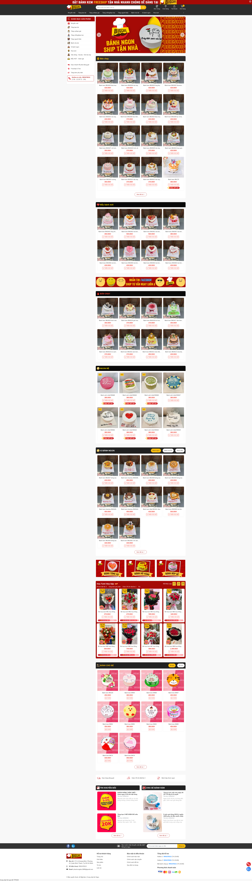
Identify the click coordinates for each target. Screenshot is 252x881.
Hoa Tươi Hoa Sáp (105, 584)
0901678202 (167, 860)
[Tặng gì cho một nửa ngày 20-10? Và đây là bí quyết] (152, 801)
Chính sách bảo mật (133, 856)
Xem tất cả (140, 194)
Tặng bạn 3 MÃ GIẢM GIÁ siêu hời (128, 815)
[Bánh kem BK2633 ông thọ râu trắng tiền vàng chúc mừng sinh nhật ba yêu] (151, 73)
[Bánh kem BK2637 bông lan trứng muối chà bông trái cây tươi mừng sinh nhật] (107, 465)
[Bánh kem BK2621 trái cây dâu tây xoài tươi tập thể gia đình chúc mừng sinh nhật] (151, 167)
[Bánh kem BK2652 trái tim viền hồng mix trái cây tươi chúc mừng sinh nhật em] (129, 219)
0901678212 (83, 866)
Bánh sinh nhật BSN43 (174, 430)
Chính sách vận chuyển (134, 859)
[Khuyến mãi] (126, 2)
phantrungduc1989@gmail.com (83, 869)
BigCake (83, 877)
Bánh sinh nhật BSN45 (130, 430)
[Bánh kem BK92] (151, 711)
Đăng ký (181, 846)
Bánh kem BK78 (130, 755)
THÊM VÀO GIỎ (108, 90)
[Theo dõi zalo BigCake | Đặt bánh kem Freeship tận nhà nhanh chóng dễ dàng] (73, 846)
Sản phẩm (100, 862)
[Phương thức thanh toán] (169, 872)
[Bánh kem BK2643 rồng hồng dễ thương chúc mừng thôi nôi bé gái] (107, 219)
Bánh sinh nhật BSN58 (152, 395)
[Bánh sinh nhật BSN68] (107, 383)
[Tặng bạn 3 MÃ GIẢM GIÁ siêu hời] (106, 822)
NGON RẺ (104, 368)
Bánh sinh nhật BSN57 (174, 395)
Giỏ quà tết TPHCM (12, 880)
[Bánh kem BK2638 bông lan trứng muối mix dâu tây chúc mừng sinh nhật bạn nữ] (151, 465)
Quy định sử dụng (132, 865)
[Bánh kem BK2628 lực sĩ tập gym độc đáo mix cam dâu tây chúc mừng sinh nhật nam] (173, 104)
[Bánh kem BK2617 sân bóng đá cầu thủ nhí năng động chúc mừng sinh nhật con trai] (173, 308)
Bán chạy (104, 59)
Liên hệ (99, 868)
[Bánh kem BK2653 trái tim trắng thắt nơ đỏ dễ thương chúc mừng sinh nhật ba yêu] (173, 250)
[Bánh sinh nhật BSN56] (107, 417)
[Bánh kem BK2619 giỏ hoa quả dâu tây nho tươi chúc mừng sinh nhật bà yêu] (129, 308)
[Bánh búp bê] (171, 568)
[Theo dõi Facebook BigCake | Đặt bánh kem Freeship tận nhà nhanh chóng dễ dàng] (68, 846)
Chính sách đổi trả (132, 862)
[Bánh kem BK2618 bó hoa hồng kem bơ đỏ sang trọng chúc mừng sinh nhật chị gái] (151, 308)
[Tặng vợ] (110, 568)
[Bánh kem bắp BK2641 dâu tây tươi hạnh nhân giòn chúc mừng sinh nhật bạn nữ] (151, 497)
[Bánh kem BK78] (129, 743)
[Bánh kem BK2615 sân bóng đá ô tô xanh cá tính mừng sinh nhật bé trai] (129, 339)
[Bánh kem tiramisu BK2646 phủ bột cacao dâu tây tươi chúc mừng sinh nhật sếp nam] (129, 465)
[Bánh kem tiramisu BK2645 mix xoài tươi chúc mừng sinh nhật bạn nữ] (107, 497)
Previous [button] (99, 35)
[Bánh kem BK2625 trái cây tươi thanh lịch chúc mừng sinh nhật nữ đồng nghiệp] (151, 135)
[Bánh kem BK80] (173, 711)
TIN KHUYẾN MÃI (108, 788)
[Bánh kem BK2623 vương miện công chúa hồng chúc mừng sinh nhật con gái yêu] (107, 167)
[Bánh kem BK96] (107, 711)
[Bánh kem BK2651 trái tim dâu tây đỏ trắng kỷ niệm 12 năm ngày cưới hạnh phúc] (151, 219)
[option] (141, 35)
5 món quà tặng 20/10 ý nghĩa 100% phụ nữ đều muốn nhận (173, 815)
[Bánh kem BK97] (173, 680)
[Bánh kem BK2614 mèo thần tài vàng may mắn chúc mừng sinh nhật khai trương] (151, 339)
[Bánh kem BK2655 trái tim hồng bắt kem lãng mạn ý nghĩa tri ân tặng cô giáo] (129, 250)
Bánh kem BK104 (107, 693)
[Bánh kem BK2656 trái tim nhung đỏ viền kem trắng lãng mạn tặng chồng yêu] (107, 250)
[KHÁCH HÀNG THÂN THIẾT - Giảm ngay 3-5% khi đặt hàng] (106, 801)
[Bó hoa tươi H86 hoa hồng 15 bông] (129, 633)
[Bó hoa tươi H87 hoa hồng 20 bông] (151, 633)
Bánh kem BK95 (130, 724)
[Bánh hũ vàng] (140, 568)
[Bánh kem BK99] (129, 680)
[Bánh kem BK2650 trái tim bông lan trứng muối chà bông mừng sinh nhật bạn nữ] (173, 497)
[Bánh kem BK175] (173, 167)
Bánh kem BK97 (174, 693)
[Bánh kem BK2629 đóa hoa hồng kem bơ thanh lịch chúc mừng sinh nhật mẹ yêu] (151, 104)
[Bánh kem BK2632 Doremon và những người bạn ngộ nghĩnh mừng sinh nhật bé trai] (173, 73)
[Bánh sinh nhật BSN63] (129, 383)
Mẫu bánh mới (106, 205)
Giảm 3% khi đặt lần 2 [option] (100, 586)
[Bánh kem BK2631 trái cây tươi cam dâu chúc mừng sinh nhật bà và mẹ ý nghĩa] (107, 104)
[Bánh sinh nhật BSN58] (151, 383)
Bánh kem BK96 (108, 724)
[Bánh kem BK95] (129, 711)
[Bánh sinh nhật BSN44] (151, 417)
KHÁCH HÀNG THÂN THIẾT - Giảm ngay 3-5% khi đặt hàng (127, 793)
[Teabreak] (141, 282)
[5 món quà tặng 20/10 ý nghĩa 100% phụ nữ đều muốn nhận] (152, 822)
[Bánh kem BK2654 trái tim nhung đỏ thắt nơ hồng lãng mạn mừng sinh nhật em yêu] (151, 250)
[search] (143, 7)
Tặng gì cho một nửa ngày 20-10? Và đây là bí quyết (173, 793)
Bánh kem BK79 (108, 755)
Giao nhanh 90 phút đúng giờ (80, 64)
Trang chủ (100, 856)
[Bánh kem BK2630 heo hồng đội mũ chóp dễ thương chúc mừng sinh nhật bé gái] (129, 104)
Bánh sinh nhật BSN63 (130, 395)
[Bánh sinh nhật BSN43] (173, 417)
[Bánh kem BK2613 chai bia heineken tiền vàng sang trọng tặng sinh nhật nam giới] (173, 339)
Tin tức (99, 865)
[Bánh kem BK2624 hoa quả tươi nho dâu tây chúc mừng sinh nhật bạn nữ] (173, 135)
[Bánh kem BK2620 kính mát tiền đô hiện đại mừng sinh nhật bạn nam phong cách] (107, 308)
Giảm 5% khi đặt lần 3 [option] (116, 586)
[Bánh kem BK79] (107, 743)
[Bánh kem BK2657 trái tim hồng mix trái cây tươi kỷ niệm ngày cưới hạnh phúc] (173, 219)
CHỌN (108, 698)
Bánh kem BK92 (152, 724)
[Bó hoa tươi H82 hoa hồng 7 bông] (129, 599)
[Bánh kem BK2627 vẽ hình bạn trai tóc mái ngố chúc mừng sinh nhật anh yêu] (107, 135)
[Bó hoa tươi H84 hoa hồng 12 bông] (173, 599)
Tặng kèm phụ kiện (77, 72)
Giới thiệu (100, 859)
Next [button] (182, 35)
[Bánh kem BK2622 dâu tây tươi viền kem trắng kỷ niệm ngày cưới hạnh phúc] (129, 167)
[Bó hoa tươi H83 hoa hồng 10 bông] (151, 599)
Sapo (97, 877)
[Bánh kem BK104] (107, 680)
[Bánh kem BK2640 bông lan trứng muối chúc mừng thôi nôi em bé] (107, 528)
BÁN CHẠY (105, 294)
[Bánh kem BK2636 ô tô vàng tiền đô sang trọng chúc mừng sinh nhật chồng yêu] (129, 528)
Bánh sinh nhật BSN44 (152, 430)
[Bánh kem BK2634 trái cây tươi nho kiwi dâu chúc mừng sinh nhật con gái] (129, 73)
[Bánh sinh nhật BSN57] (173, 383)
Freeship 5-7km (76, 68)
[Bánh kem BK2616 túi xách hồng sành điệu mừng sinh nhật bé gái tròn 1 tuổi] (107, 339)
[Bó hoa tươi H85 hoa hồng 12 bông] (107, 633)
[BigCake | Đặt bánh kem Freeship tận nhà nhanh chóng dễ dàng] (74, 7)
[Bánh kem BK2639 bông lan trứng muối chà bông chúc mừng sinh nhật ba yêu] (173, 465)
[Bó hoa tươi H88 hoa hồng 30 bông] (173, 633)
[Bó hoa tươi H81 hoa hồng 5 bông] (107, 599)
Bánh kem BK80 (174, 724)
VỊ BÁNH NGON (107, 450)
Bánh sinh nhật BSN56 (108, 430)
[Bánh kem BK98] (151, 680)
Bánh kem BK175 (173, 179)
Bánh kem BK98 (152, 693)
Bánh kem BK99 (130, 693)
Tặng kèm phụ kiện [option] (131, 586)
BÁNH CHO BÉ (107, 665)
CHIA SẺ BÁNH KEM (155, 788)
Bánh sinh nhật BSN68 (108, 395)
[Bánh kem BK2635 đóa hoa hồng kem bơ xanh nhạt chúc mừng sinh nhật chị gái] (107, 73)
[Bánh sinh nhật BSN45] (129, 417)
